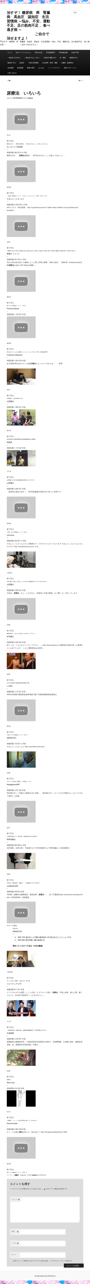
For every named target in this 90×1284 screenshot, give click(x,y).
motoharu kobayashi (14, 355)
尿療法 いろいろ (20, 1175)
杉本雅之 (10, 636)
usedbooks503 (12, 886)
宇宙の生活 (38, 52)
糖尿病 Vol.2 (12, 63)
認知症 (22, 63)
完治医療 (11, 68)
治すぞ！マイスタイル (23, 52)
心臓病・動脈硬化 (67, 63)
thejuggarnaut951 (13, 784)
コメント (15, 1199)
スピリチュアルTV (14, 983)
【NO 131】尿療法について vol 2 (17, 735)
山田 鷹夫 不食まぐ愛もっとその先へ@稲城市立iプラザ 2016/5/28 (26, 581)
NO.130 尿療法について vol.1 (17, 305)
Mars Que (11, 1082)
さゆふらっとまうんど (15, 198)
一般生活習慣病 (33, 63)
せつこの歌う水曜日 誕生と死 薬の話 (18, 981)
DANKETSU (11, 738)
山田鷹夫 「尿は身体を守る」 (15, 398)
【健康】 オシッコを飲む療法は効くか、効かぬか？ (22, 1120)
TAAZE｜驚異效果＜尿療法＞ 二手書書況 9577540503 (23, 883)
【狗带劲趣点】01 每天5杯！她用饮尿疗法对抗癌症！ (22, 836)
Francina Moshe (13, 308)
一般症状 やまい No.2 (31, 57)
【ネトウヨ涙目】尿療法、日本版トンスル (19, 781)
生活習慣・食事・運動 (49, 63)
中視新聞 (10, 1033)
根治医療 (20, 68)
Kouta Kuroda (12, 1123)
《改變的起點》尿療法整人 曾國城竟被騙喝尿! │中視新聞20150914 (27, 1030)
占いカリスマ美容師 (15, 146)
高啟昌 (9, 442)
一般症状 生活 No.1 (14, 57)
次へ (81, 80)
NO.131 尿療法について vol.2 (17, 1172)
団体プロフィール (71, 68)
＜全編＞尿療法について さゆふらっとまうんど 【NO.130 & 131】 (27, 196)
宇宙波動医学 (50, 52)
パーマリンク (42, 1175)
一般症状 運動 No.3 (49, 57)
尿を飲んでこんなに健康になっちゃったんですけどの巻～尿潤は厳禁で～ (28, 352)
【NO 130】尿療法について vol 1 (17, 532)
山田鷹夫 (10, 401)
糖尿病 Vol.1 (74, 57)
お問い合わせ (12, 73)
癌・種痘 (63, 57)
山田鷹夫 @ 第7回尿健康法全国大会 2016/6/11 (21, 480)
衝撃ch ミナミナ (13, 253)
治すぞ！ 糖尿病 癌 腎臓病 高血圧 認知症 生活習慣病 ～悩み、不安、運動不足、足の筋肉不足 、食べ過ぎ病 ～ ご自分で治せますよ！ (28, 25)
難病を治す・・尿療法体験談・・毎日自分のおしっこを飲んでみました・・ (29, 144)
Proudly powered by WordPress (45, 1276)
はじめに (41, 68)
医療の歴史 (31, 68)
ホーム (10, 52)
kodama (30, 98)
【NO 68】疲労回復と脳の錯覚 (29, 940)
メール (15, 1243)
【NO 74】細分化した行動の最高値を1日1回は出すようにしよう (42, 937)
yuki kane (10, 535)
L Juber (10, 686)
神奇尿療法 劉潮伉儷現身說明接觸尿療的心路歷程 (21, 439)
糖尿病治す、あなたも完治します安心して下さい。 (21, 633)
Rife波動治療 (63, 52)
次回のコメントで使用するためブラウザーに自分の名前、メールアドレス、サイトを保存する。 (43, 1261)
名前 (15, 1231)
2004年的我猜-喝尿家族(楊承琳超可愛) (18, 683)
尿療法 (9, 1079)
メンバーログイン (54, 68)
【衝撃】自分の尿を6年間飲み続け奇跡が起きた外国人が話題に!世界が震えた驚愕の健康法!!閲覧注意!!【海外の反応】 (41, 251)
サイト (13, 1254)
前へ (9, 80)
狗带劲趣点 (11, 839)
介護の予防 (75, 52)
